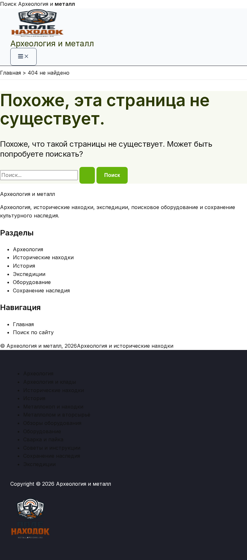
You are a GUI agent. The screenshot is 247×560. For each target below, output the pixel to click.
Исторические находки (43, 257)
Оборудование (32, 282)
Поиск (8, 4)
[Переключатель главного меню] (23, 57)
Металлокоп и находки (53, 406)
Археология (28, 249)
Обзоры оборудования (52, 423)
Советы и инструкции (51, 448)
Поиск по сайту (33, 332)
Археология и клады (49, 382)
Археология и (46, 4)
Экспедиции (29, 274)
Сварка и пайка (43, 439)
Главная (23, 324)
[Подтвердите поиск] (87, 175)
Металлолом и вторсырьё (56, 414)
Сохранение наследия (41, 290)
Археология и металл (52, 43)
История (24, 265)
